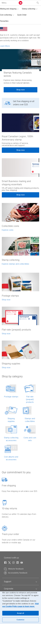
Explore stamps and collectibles (15, 264)
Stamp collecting (28, 9)
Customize (20, 620)
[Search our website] (37, 2)
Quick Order (22, 15)
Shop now (20, 90)
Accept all (20, 613)
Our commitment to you (16, 472)
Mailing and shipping (8, 9)
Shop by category (12, 376)
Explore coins (7, 230)
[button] (9, 3)
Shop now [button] (20, 150)
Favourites (4, 21)
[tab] (20, 581)
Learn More (5, 46)
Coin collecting (6, 15)
